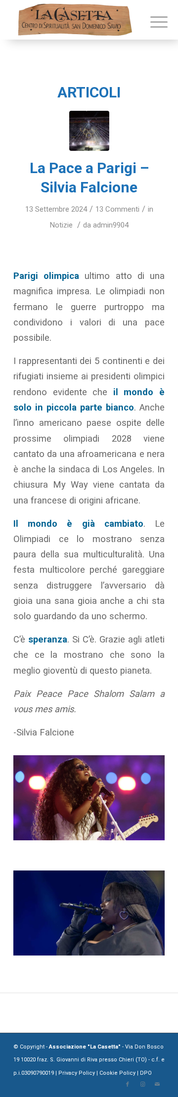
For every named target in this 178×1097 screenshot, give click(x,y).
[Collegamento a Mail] (157, 1084)
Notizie (61, 225)
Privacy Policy (77, 1073)
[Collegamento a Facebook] (127, 1084)
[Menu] (151, 21)
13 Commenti (117, 209)
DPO (146, 1073)
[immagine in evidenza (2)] (89, 131)
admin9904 (111, 225)
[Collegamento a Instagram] (142, 1084)
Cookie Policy (117, 1073)
